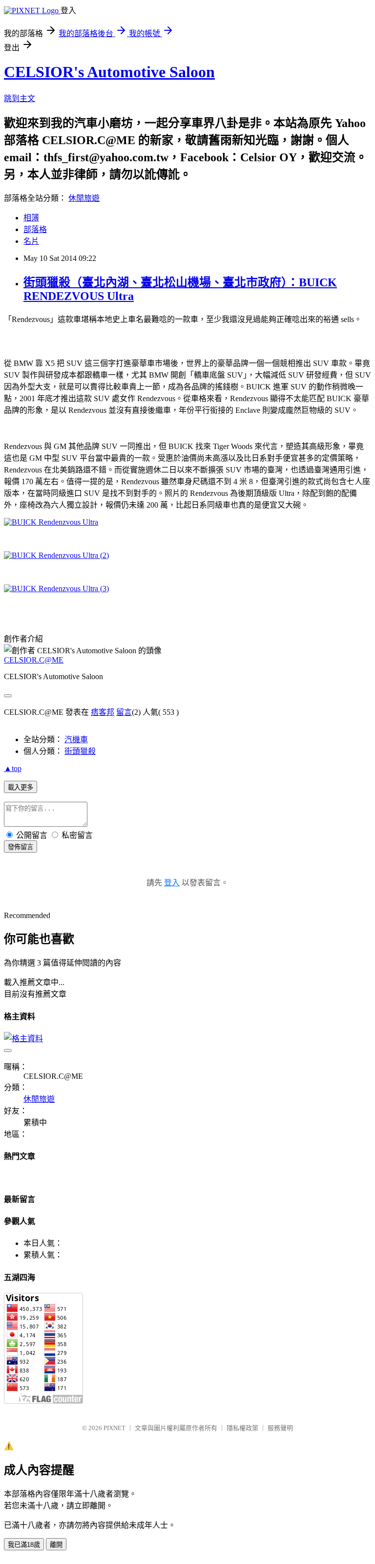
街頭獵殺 (80, 751)
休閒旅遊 (84, 198)
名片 (31, 241)
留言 (124, 712)
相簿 (31, 218)
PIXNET (114, 1428)
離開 (56, 1544)
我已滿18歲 (24, 1544)
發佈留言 (20, 847)
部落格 (35, 229)
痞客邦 (102, 712)
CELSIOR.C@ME (33, 660)
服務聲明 (280, 1428)
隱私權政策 (242, 1428)
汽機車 (76, 739)
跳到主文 (19, 98)
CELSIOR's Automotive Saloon (109, 72)
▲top (12, 768)
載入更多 (20, 787)
